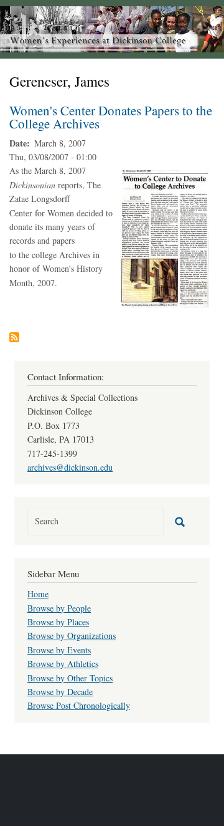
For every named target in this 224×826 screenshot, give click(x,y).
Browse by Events (59, 650)
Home (38, 594)
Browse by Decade (60, 692)
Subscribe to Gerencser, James (14, 337)
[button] (164, 238)
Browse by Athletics (62, 664)
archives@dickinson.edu (70, 467)
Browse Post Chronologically (78, 705)
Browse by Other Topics (70, 678)
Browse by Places (58, 622)
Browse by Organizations (71, 635)
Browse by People (59, 608)
